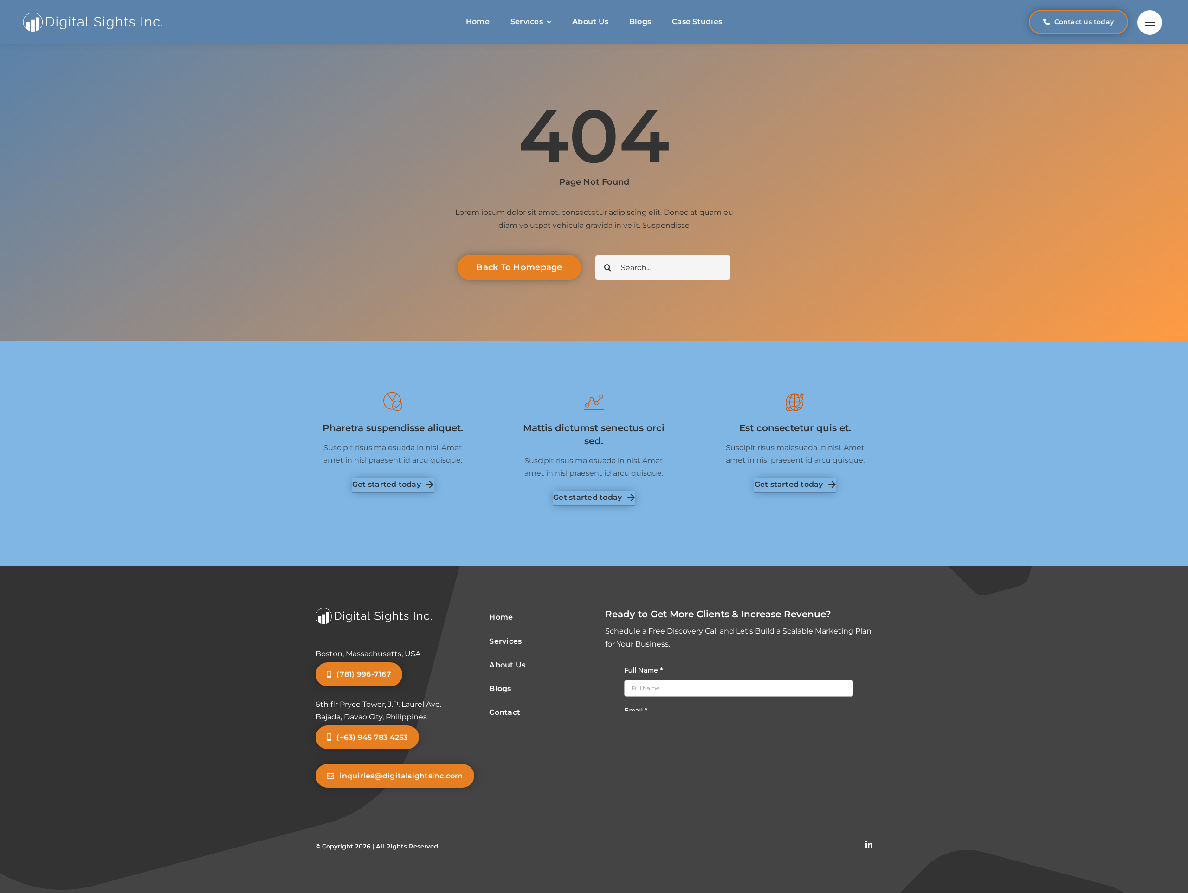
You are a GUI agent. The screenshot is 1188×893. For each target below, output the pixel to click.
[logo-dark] (92, 16)
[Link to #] (1149, 22)
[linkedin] (868, 844)
